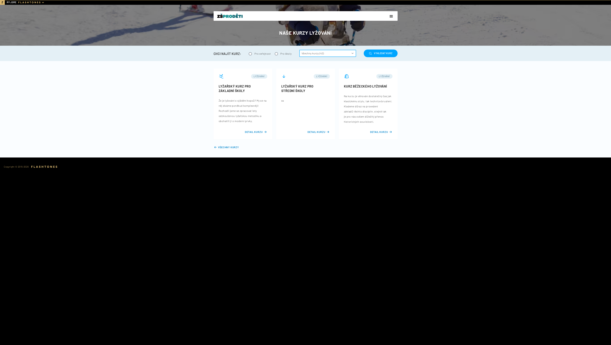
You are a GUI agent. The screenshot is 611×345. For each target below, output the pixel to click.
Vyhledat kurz (383, 53)
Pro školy (286, 53)
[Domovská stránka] (230, 16)
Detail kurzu (254, 131)
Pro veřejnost (262, 53)
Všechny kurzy (228, 147)
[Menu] (391, 16)
